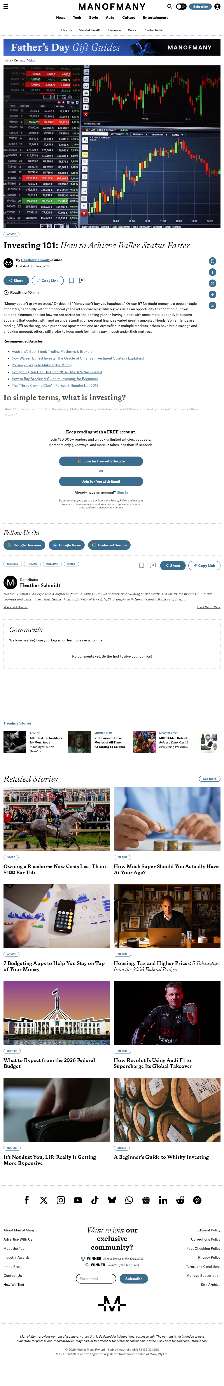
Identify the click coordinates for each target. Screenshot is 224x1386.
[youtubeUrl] (78, 1200)
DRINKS (121, 1148)
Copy (50, 280)
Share (18, 280)
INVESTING (52, 564)
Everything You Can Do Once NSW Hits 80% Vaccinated (57, 372)
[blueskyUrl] (112, 1200)
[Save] (71, 280)
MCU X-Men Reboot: (173, 742)
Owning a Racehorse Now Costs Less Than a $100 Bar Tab (56, 869)
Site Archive (210, 1284)
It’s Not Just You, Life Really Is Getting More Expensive (50, 1160)
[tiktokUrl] (95, 1200)
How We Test (14, 1284)
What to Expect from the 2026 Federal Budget (49, 1063)
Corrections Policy (205, 1239)
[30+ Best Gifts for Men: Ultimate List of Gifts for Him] (209, 742)
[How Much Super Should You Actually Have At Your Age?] (167, 819)
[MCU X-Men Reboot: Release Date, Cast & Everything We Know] (144, 742)
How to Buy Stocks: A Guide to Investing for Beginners (55, 379)
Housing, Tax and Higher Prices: (167, 966)
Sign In (122, 492)
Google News (70, 545)
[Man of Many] (112, 1303)
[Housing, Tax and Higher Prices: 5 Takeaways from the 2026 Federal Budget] (167, 916)
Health (66, 30)
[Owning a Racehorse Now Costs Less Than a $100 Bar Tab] (57, 819)
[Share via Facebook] (215, 194)
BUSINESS (12, 564)
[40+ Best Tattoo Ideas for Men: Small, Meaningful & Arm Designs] (15, 742)
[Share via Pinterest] (215, 213)
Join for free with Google (104, 461)
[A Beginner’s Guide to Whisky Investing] (167, 1110)
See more (210, 779)
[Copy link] (215, 222)
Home (7, 60)
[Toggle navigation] (7, 6)
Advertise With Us (18, 1239)
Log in (56, 640)
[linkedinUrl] (163, 1200)
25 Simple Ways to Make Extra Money (42, 365)
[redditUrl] (180, 1200)
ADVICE (11, 234)
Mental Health (90, 30)
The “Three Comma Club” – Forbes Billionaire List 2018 (55, 385)
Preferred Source (112, 545)
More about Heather (16, 607)
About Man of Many (208, 607)
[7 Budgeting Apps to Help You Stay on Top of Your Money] (57, 916)
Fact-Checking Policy (203, 1248)
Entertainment (155, 17)
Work (132, 30)
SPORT (11, 857)
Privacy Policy (119, 500)
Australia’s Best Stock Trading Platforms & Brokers (52, 351)
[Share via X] (215, 203)
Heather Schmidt (35, 260)
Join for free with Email (101, 481)
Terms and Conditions (203, 1266)
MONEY (71, 564)
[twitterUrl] (44, 1200)
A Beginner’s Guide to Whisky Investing (161, 1157)
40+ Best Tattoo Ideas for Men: (46, 744)
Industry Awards (17, 1257)
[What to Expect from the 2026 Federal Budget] (57, 1013)
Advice (30, 60)
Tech (77, 17)
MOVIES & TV (103, 733)
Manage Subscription (203, 1275)
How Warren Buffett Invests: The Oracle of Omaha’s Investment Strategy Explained (78, 358)
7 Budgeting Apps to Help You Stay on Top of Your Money (54, 966)
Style (93, 17)
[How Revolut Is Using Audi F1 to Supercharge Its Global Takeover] (167, 1013)
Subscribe (200, 7)
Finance (114, 30)
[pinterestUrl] (197, 1200)
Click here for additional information (182, 1341)
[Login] (217, 6)
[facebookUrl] (27, 1200)
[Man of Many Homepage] (112, 6)
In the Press (13, 1266)
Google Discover (27, 545)
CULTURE (122, 857)
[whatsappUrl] (129, 1200)
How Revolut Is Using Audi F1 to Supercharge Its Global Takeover (153, 1063)
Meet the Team (15, 1248)
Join (70, 640)
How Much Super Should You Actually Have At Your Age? (166, 869)
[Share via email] (212, 305)
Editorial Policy (208, 1230)
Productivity (153, 30)
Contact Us (13, 1275)
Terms (101, 500)
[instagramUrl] (61, 1200)
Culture (128, 17)
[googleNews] (146, 1200)
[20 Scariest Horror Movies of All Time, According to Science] (79, 742)
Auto (110, 17)
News (60, 17)
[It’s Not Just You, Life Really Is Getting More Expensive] (57, 1110)
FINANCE (32, 564)
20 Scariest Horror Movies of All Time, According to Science (110, 742)
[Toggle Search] (170, 6)
